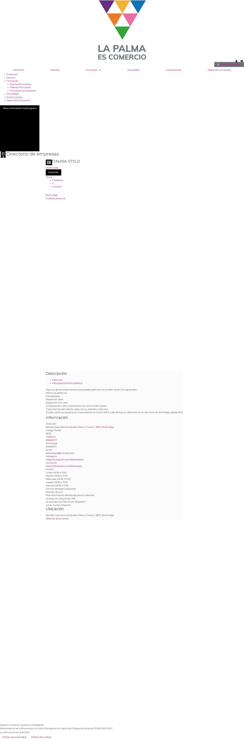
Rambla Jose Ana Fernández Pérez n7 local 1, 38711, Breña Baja (80, 427)
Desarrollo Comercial (219, 70)
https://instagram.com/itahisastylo (64, 459)
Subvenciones (173, 70)
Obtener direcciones (57, 518)
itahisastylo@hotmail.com (60, 453)
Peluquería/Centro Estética (67, 383)
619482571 (51, 440)
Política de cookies (41, 737)
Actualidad (133, 70)
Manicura (57, 380)
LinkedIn (57, 187)
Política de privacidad (14, 737)
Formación (92, 70)
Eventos (54, 70)
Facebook (57, 180)
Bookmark (53, 172)
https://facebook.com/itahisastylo (64, 466)
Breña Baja (52, 195)
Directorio (18, 70)
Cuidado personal (55, 198)
